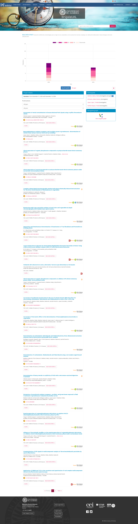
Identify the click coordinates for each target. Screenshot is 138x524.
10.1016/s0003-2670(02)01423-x (33, 459)
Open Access (81, 189)
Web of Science (80, 126)
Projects (49, 4)
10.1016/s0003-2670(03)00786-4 (33, 343)
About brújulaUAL (118, 4)
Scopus (72, 126)
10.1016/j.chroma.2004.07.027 (33, 215)
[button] (101, 110)
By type (74, 88)
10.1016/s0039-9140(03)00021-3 (33, 364)
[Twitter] (91, 511)
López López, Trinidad (93, 102)
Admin (134, 4)
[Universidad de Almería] (29, 500)
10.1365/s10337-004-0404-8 (32, 234)
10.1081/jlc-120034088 (31, 177)
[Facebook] (87, 511)
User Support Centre (28, 513)
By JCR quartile (66, 88)
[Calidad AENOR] (111, 505)
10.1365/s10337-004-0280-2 (32, 158)
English (115, 1)
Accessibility (58, 516)
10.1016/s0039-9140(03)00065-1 (33, 305)
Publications (16, 4)
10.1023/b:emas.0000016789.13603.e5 (35, 120)
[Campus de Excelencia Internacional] (90, 505)
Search (113, 26)
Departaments (27, 4)
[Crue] (101, 505)
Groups (35, 4)
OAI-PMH (75, 202)
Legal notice (58, 511)
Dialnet (70, 241)
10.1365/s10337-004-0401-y (32, 253)
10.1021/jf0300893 (30, 402)
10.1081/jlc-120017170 (31, 324)
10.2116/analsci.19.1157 (31, 286)
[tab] (101, 110)
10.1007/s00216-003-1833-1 (32, 478)
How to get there (59, 504)
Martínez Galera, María (93, 96)
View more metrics (50, 122)
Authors (42, 4)
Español (113, 1)
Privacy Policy (58, 513)
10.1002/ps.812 (29, 139)
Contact (127, 4)
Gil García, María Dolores (93, 99)
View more (64, 154)
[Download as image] (113, 88)
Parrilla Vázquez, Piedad (93, 105)
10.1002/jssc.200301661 (31, 196)
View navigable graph (101, 118)
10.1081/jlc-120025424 (31, 421)
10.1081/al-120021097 (31, 440)
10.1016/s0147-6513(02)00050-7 (33, 383)
